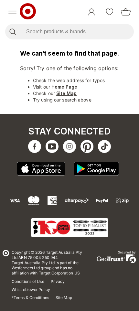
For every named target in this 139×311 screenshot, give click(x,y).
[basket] (126, 12)
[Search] (12, 31)
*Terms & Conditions (30, 297)
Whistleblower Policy (31, 289)
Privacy (58, 281)
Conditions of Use (28, 281)
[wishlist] (110, 12)
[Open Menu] (12, 12)
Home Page (64, 87)
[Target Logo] (28, 12)
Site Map (66, 93)
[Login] (91, 12)
